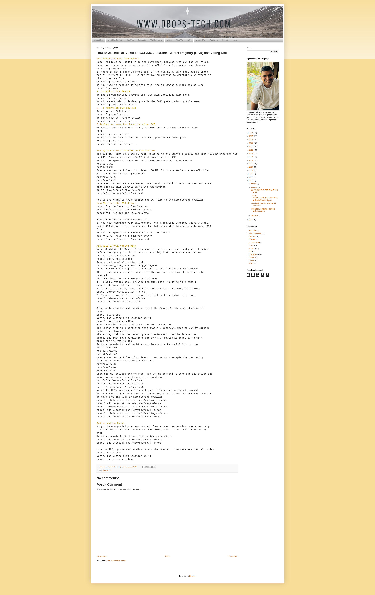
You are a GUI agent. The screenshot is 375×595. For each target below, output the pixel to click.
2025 (251, 136)
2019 (251, 157)
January (254, 215)
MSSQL (179, 40)
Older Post (233, 556)
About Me (98, 40)
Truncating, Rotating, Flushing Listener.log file (263, 210)
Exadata (142, 40)
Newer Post (102, 556)
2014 (251, 174)
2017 (251, 164)
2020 (251, 153)
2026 (251, 133)
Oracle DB (200, 40)
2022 (251, 146)
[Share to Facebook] (151, 467)
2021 (251, 150)
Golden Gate (156, 40)
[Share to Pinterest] (154, 467)
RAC (235, 40)
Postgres (213, 40)
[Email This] (143, 467)
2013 (251, 177)
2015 (251, 170)
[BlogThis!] (146, 467)
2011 (251, 220)
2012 (251, 181)
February (255, 187)
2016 (251, 167)
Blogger (192, 576)
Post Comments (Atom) (117, 561)
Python (225, 40)
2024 (251, 140)
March (254, 184)
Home (167, 556)
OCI (189, 40)
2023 (251, 143)
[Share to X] (148, 467)
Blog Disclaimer (115, 40)
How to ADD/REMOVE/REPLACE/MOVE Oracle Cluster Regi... (264, 198)
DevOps (130, 40)
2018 (251, 160)
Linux (169, 40)
